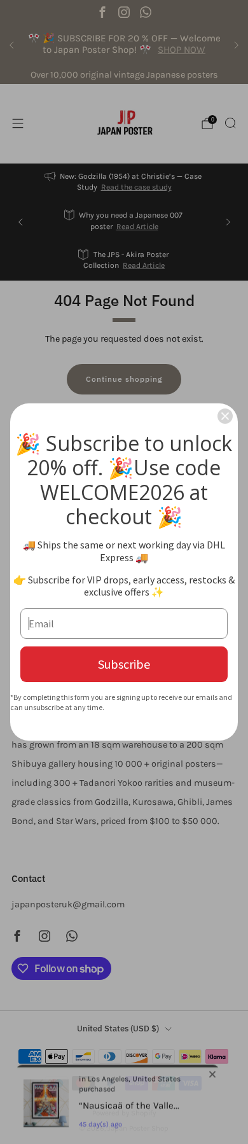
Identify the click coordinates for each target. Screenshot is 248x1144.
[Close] (225, 416)
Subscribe (124, 664)
